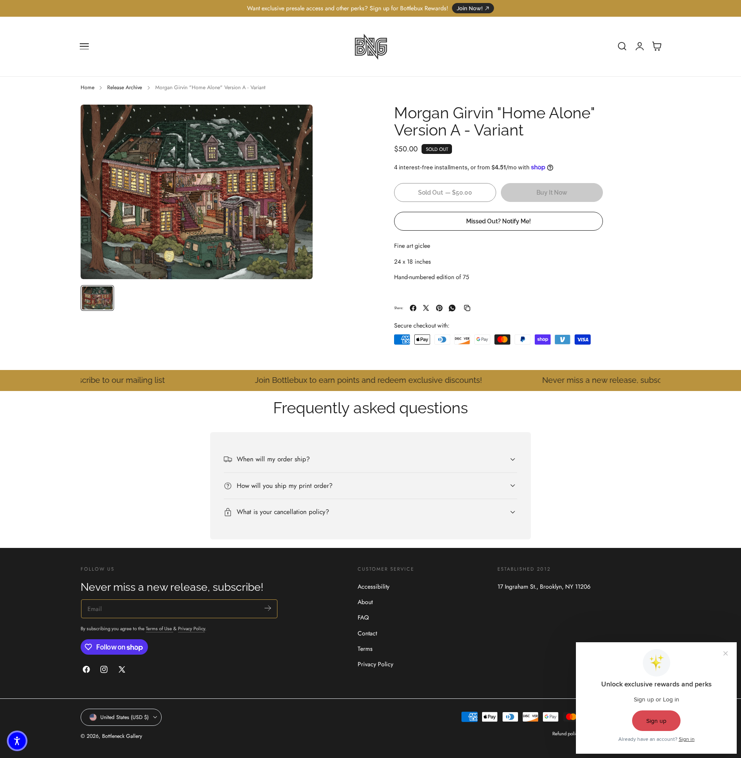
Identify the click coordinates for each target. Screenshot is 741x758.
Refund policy (566, 733)
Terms (365, 648)
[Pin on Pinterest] (439, 308)
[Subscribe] (268, 608)
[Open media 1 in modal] (298, 120)
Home (87, 87)
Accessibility (373, 586)
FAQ (363, 617)
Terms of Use (159, 628)
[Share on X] (426, 308)
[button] (84, 46)
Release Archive (124, 87)
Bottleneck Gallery (122, 736)
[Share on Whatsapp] (452, 308)
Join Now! (470, 8)
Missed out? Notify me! (498, 220)
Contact (367, 633)
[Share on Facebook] (413, 308)
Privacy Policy (191, 628)
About (365, 602)
